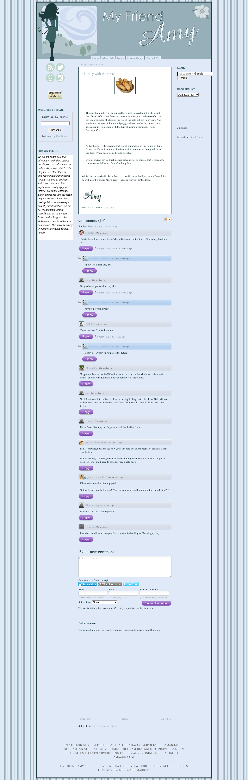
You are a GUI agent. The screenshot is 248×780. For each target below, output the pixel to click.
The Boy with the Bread (98, 73)
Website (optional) (149, 589)
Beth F (88, 324)
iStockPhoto (196, 137)
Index (120, 58)
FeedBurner (62, 136)
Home (95, 58)
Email (112, 589)
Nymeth (89, 526)
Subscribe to (85, 602)
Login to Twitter (131, 584)
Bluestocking (92, 505)
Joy (87, 393)
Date (90, 226)
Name (81, 589)
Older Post (166, 718)
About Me (108, 58)
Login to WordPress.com (110, 584)
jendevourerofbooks (98, 477)
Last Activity (110, 226)
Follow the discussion (167, 219)
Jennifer (89, 232)
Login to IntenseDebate (87, 584)
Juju (87, 280)
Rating (98, 226)
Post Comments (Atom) (105, 726)
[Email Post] (115, 207)
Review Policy (135, 58)
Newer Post (84, 718)
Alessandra (91, 368)
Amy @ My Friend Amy (101, 258)
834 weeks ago (102, 232)
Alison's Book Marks (96, 442)
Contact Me (153, 58)
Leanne (89, 421)
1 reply (101, 248)
